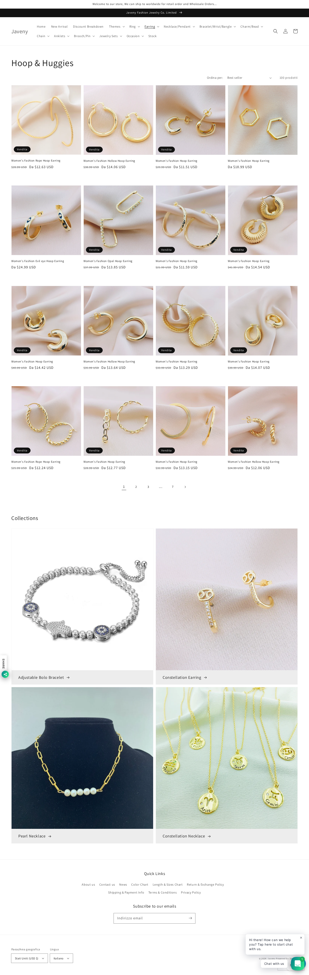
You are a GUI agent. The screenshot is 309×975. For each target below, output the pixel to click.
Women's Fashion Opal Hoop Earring (108, 261)
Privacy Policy (191, 892)
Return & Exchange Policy (205, 884)
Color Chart (139, 884)
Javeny (271, 958)
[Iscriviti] (190, 918)
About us (88, 884)
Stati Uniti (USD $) (26, 958)
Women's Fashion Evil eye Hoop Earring (37, 261)
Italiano (59, 958)
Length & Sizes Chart (168, 884)
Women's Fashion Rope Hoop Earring (36, 160)
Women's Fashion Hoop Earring (176, 161)
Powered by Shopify (287, 958)
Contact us (107, 884)
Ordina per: (215, 78)
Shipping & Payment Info (126, 892)
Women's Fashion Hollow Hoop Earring (109, 161)
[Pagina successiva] (185, 487)
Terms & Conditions (162, 892)
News (123, 884)
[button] (116, 26)
